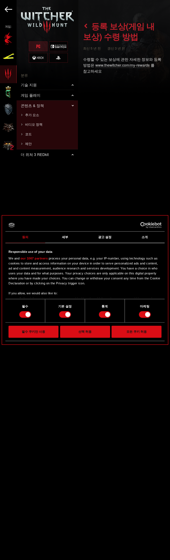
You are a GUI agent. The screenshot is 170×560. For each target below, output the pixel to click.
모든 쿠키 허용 (136, 332)
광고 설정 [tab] (105, 237)
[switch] (65, 314)
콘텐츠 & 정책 (32, 105)
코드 (28, 134)
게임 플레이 (30, 95)
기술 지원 (29, 84)
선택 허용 (85, 332)
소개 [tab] (145, 237)
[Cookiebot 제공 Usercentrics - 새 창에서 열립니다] (143, 225)
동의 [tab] (25, 237)
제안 (28, 143)
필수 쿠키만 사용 (33, 332)
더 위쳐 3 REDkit (35, 154)
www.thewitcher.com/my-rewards (122, 65)
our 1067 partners (34, 258)
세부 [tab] (65, 237)
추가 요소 (32, 114)
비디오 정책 (33, 124)
